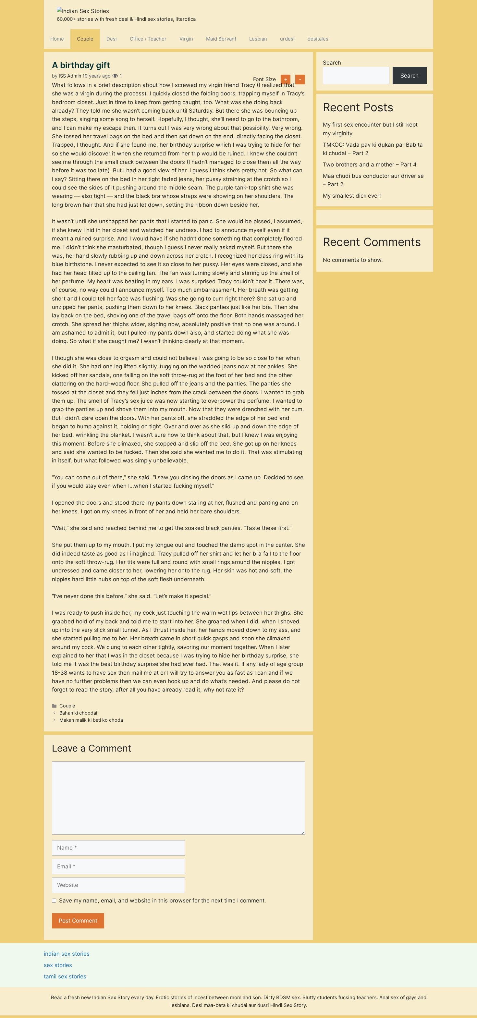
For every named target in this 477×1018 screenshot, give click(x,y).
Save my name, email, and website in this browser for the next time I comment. (162, 900)
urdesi (287, 39)
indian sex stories (67, 954)
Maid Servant (221, 39)
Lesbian (258, 39)
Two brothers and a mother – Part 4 (370, 164)
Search (332, 62)
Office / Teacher (148, 39)
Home (57, 39)
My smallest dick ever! (352, 195)
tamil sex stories (65, 976)
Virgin (186, 39)
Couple (85, 39)
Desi (111, 39)
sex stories (58, 965)
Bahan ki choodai (78, 713)
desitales (318, 39)
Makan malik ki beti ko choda (91, 720)
